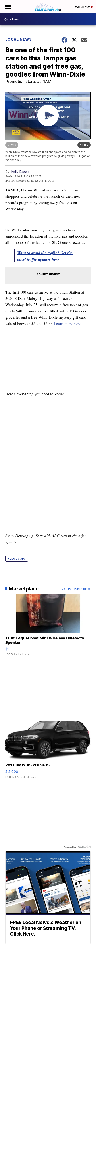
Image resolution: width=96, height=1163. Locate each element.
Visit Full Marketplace (76, 588)
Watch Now (83, 7)
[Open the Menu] (7, 6)
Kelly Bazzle (20, 172)
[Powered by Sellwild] (84, 847)
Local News (18, 39)
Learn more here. (68, 323)
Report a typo (17, 558)
